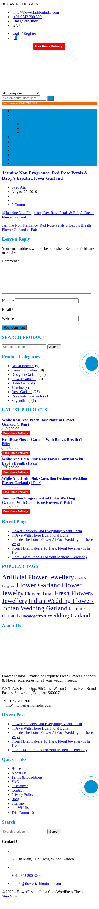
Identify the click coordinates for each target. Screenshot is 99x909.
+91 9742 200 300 (27, 17)
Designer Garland (25, 374)
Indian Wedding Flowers (61, 600)
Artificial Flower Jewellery (38, 577)
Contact (17, 790)
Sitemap (18, 803)
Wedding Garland (68, 615)
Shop (27, 124)
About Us (19, 773)
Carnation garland (25, 370)
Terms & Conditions (27, 777)
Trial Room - (27, 163)
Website (8, 318)
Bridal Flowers (23, 366)
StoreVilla (9, 896)
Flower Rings (39, 593)
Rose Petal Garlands (27, 396)
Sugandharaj (21, 400)
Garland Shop (26, 119)
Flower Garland (24, 379)
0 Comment (20, 205)
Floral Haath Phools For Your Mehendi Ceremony (49, 557)
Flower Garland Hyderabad (44, 132)
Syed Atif (19, 187)
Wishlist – (24, 808)
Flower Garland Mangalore (44, 128)
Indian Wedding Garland (35, 608)
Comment (11, 261)
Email (8, 309)
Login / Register (24, 34)
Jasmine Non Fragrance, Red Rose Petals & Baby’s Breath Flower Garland (45, 175)
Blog (15, 799)
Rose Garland (22, 392)
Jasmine (18, 387)
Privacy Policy (23, 795)
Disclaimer (20, 786)
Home (16, 769)
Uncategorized (33, 616)
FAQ (15, 782)
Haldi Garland (22, 383)
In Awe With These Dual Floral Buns (40, 535)
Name (8, 301)
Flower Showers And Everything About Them (47, 531)
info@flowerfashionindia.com (36, 12)
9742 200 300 (21, 103)
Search (54, 347)
